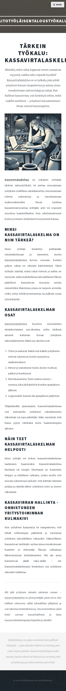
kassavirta (29, 527)
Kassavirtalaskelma (18, 80)
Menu (59, 4)
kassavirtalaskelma (15, 597)
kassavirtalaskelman (30, 444)
